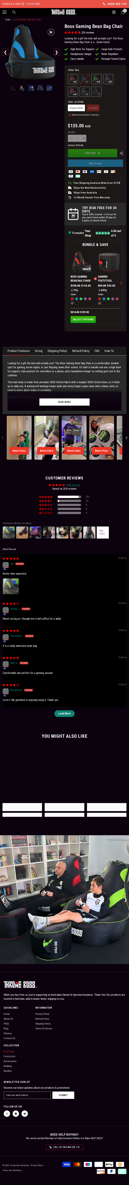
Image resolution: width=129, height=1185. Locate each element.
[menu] (5, 12)
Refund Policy (81, 351)
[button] (72, 32)
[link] (22, 807)
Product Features (19, 351)
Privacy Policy (36, 1165)
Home (7, 20)
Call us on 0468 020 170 (66, 1147)
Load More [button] (64, 713)
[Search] (14, 12)
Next (125, 900)
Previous (3, 900)
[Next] (56, 52)
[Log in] (114, 12)
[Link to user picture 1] (11, 586)
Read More (64, 402)
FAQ (97, 351)
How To (109, 351)
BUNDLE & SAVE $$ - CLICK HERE (21, 4)
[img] (11, 558)
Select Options (83, 319)
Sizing (38, 351)
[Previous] (5, 52)
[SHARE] (120, 153)
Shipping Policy (57, 351)
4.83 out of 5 (73, 485)
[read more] (103, 42)
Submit (63, 1095)
